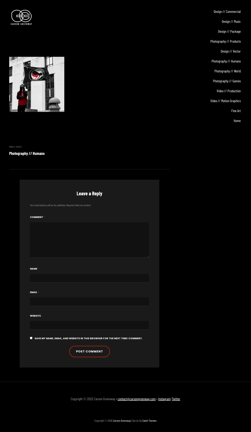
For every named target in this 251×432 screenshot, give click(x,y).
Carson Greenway (122, 420)
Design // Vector (231, 51)
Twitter (176, 399)
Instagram (164, 399)
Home (237, 120)
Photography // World (227, 71)
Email (34, 292)
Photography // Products (225, 41)
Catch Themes (149, 420)
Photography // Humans (226, 61)
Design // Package (229, 31)
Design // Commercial (227, 11)
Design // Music (231, 21)
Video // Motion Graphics (225, 100)
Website (35, 316)
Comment (37, 217)
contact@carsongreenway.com (137, 399)
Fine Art (236, 110)
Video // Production (229, 91)
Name (34, 268)
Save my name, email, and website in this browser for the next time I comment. (89, 338)
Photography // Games (227, 81)
